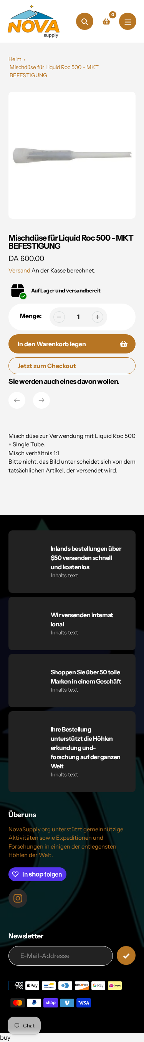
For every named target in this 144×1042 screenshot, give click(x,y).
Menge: (31, 316)
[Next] (41, 400)
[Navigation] (127, 21)
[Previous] (16, 400)
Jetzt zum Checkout (47, 366)
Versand (19, 270)
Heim (15, 59)
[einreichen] (126, 955)
